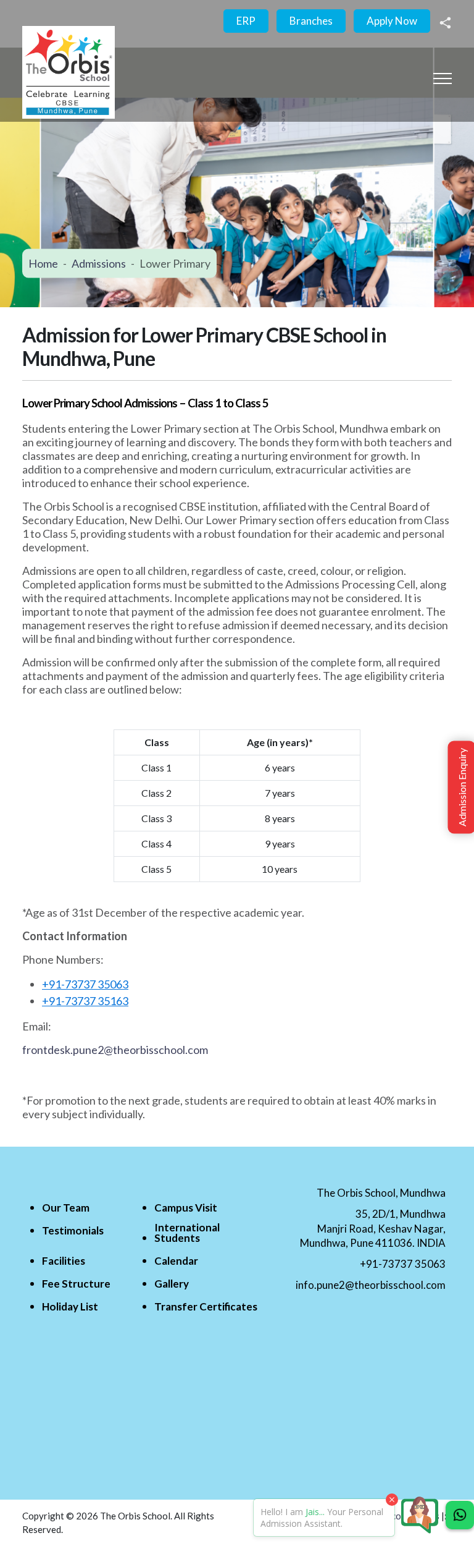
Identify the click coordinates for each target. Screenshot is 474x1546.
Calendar (176, 1260)
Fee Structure (76, 1283)
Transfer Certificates (205, 1306)
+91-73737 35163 (85, 1001)
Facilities (63, 1260)
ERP (246, 20)
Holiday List (70, 1306)
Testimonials (73, 1230)
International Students (187, 1232)
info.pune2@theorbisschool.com (371, 1284)
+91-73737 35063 (85, 984)
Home (43, 263)
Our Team (65, 1207)
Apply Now (392, 20)
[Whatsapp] (460, 1515)
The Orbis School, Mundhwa (381, 1192)
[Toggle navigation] (442, 78)
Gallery (171, 1283)
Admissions (99, 263)
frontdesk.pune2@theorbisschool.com (115, 1049)
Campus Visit (185, 1207)
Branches (311, 20)
